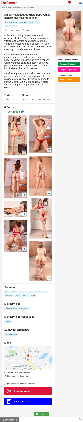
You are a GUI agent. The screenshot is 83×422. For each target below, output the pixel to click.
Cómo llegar (10, 376)
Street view (23, 376)
